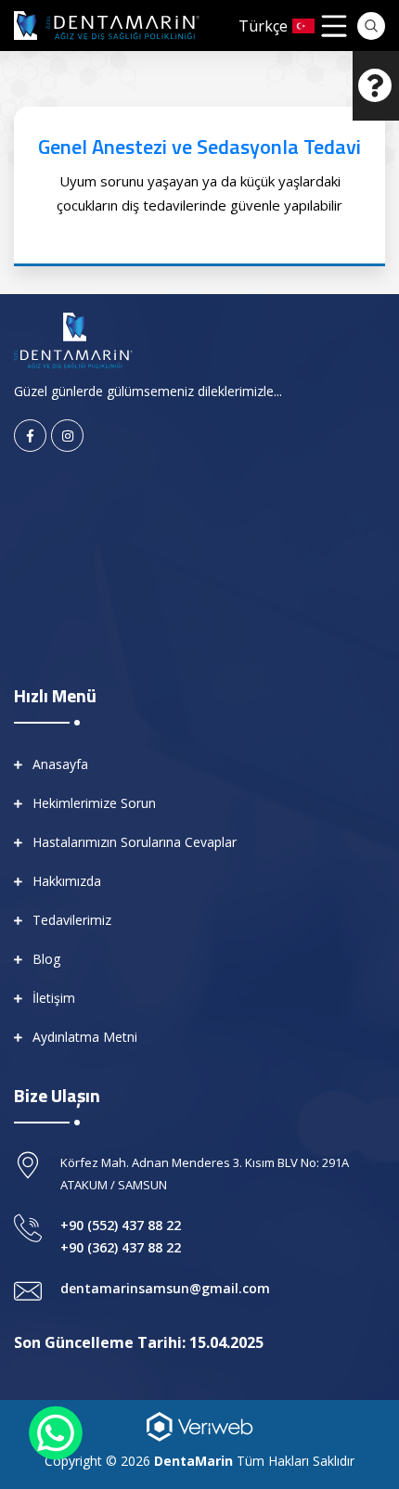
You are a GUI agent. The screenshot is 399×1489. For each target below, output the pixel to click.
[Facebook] (30, 435)
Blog (46, 959)
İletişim (53, 998)
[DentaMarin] (107, 25)
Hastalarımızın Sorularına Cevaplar (134, 842)
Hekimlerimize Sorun (94, 803)
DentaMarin (193, 1461)
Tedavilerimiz (71, 920)
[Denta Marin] (73, 338)
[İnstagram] (67, 435)
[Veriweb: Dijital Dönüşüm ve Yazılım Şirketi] (199, 1426)
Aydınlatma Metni (84, 1037)
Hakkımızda (66, 881)
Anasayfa (60, 764)
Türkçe (263, 26)
